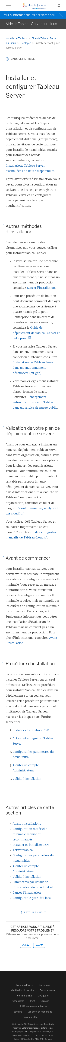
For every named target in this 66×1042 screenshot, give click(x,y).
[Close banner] (61, 15)
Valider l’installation (27, 778)
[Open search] (58, 5)
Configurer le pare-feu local (32, 898)
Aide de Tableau (18, 38)
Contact (44, 1001)
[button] (7, 59)
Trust (32, 1001)
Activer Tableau (23, 850)
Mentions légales (24, 985)
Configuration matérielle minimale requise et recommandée (30, 834)
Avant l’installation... (27, 823)
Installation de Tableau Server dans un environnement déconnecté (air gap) (34, 368)
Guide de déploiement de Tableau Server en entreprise (36, 333)
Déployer (26, 43)
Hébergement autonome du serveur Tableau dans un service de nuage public (35, 402)
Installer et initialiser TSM (31, 730)
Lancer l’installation (41, 287)
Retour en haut (34, 912)
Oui (24, 945)
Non (38, 945)
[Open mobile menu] (8, 5)
